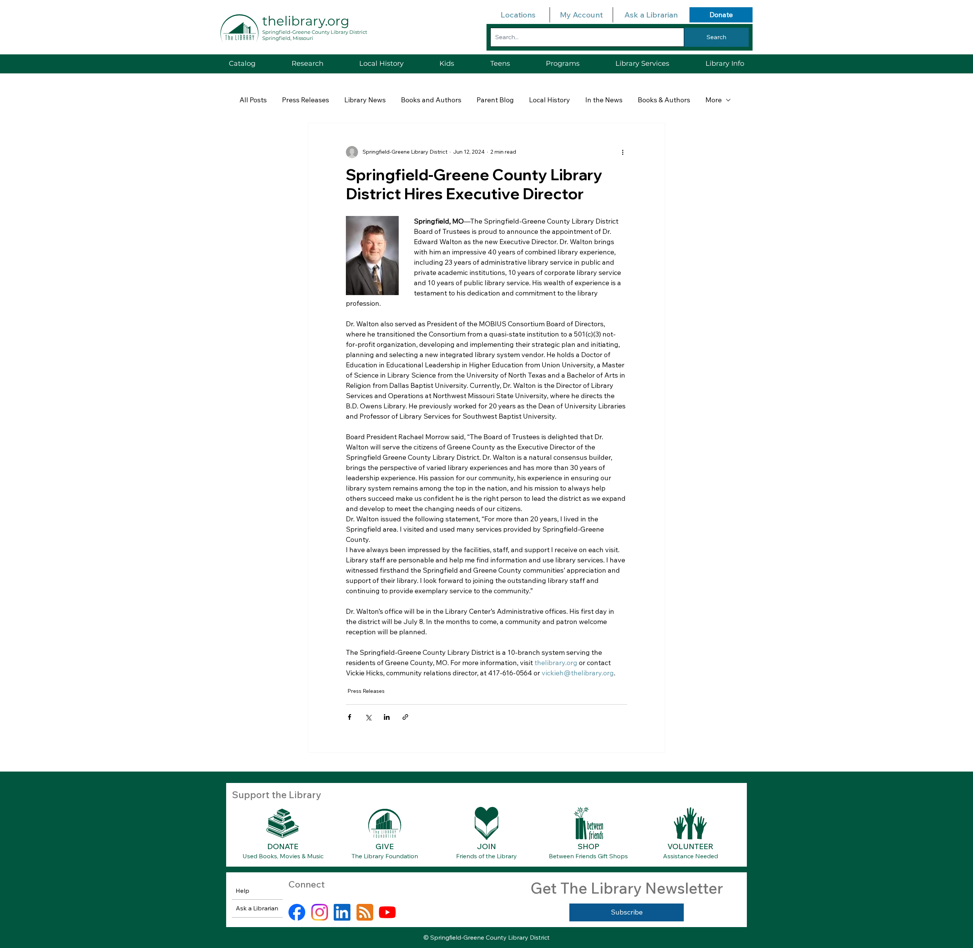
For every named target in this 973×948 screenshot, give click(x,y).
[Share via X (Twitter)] (368, 717)
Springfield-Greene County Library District (314, 32)
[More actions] (622, 152)
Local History (549, 99)
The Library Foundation (385, 856)
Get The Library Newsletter (627, 887)
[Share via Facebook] (349, 717)
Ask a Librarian (651, 14)
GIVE (385, 846)
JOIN (486, 846)
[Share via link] (405, 717)
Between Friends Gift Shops (588, 856)
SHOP (588, 846)
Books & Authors (664, 99)
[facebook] (296, 912)
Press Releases (305, 99)
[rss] (365, 912)
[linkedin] (342, 912)
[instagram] (319, 912)
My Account (581, 14)
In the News (604, 99)
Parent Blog (495, 99)
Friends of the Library (486, 856)
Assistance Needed (690, 856)
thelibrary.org (305, 21)
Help (242, 890)
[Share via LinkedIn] (386, 717)
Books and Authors (431, 99)
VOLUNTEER (690, 846)
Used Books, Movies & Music (282, 856)
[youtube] (387, 912)
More (713, 99)
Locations (518, 14)
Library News (365, 99)
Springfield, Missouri (287, 38)
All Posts (253, 99)
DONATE (282, 846)
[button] (642, 63)
